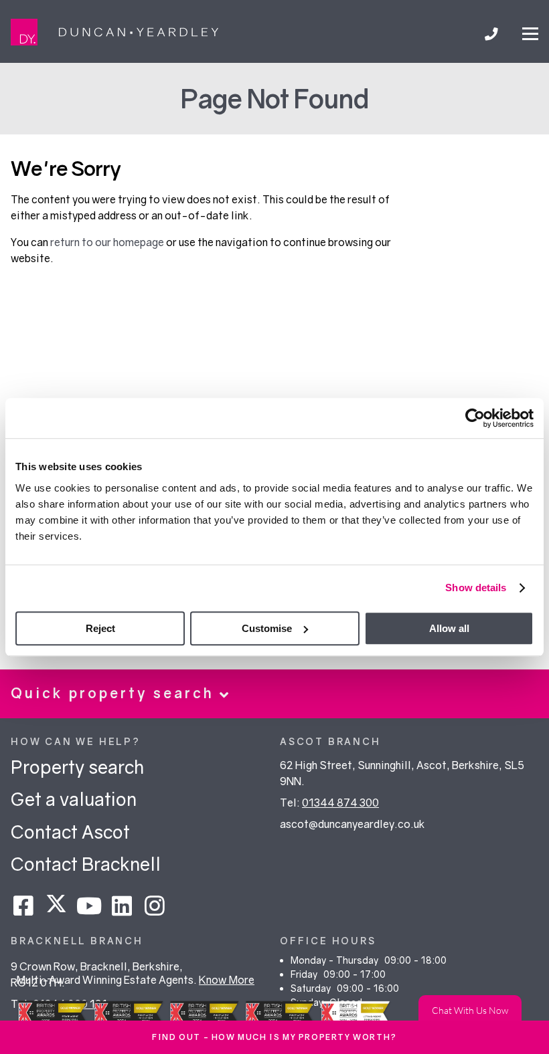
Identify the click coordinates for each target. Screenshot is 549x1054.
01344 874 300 (340, 802)
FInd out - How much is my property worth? (274, 1037)
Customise (267, 628)
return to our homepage (108, 242)
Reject (100, 628)
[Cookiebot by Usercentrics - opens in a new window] (475, 418)
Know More (226, 979)
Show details (475, 587)
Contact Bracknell (86, 864)
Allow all (449, 628)
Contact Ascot (70, 832)
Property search (77, 767)
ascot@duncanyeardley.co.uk (352, 824)
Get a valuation (74, 799)
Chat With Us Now (470, 1008)
